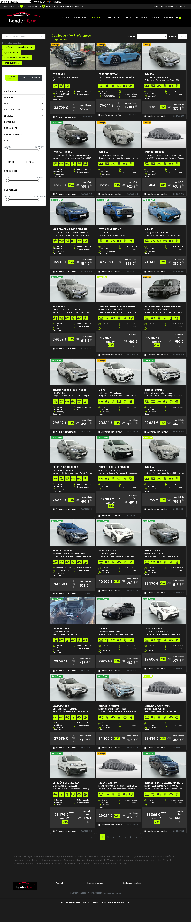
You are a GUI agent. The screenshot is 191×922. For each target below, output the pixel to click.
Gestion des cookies (132, 883)
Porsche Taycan (25, 47)
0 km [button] (24, 77)
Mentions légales (95, 883)
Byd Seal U (9, 47)
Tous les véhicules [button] (11, 77)
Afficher (173, 36)
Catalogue (96, 18)
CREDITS (127, 18)
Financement (112, 18)
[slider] (7, 149)
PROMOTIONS (80, 18)
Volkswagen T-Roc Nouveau (17, 57)
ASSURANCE (141, 18)
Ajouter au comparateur (66, 117)
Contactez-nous (10, 6)
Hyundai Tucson (11, 52)
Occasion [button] (36, 77)
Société (155, 18)
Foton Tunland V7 (12, 63)
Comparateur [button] (172, 18)
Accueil (65, 18)
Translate (56, 1)
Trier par (132, 36)
